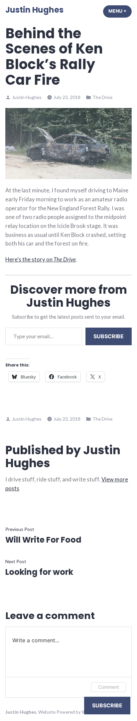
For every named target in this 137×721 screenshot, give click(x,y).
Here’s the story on (40, 259)
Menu (120, 11)
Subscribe (108, 336)
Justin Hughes (34, 9)
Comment (108, 687)
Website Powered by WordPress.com (76, 712)
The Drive (102, 97)
